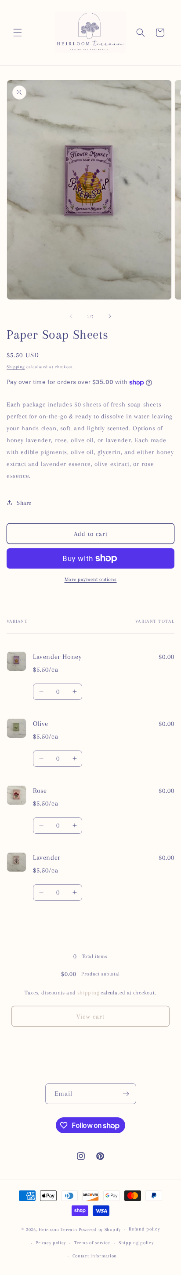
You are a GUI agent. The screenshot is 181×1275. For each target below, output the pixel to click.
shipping (88, 993)
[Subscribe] (126, 1093)
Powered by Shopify (100, 1229)
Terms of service (92, 1242)
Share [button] (24, 502)
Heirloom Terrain (58, 1229)
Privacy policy (51, 1242)
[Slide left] (71, 316)
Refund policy (144, 1229)
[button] (17, 32)
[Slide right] (109, 316)
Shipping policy (136, 1242)
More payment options (91, 579)
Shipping (16, 366)
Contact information (94, 1256)
